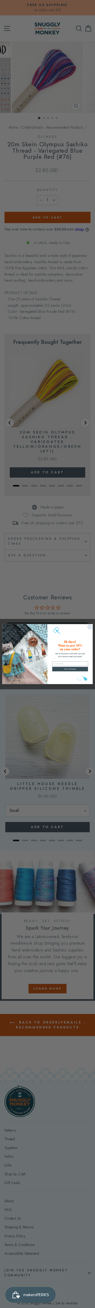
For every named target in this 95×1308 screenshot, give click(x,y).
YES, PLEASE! (70, 669)
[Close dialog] (90, 627)
